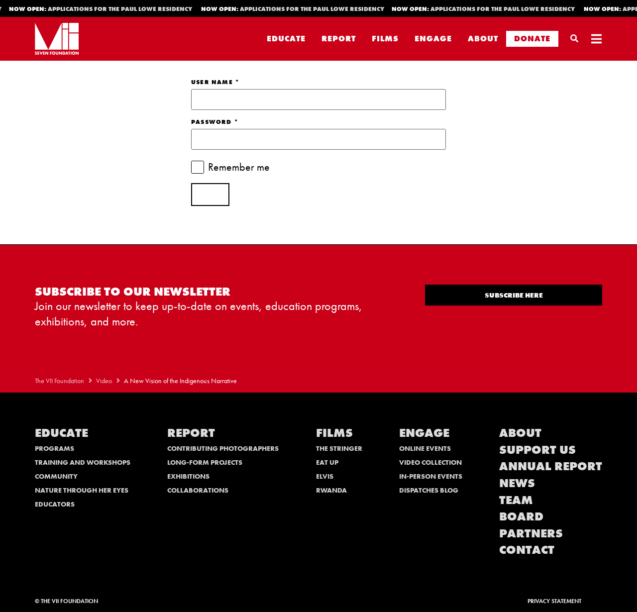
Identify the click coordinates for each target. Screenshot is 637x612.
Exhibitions (188, 476)
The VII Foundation (59, 381)
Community (56, 476)
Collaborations (197, 490)
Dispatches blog (428, 490)
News (517, 483)
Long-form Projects (204, 462)
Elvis (324, 476)
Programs (54, 448)
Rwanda (331, 490)
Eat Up (327, 462)
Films (385, 38)
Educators (55, 504)
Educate (286, 38)
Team (516, 500)
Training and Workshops (82, 462)
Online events (425, 448)
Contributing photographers (223, 448)
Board (521, 516)
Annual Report (550, 466)
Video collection (430, 462)
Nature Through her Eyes (81, 490)
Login (210, 194)
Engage (433, 38)
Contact (526, 549)
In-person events (430, 476)
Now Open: (98, 9)
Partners (531, 533)
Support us (537, 449)
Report (338, 38)
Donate (532, 38)
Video (104, 381)
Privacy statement (554, 601)
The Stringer (339, 448)
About (483, 38)
